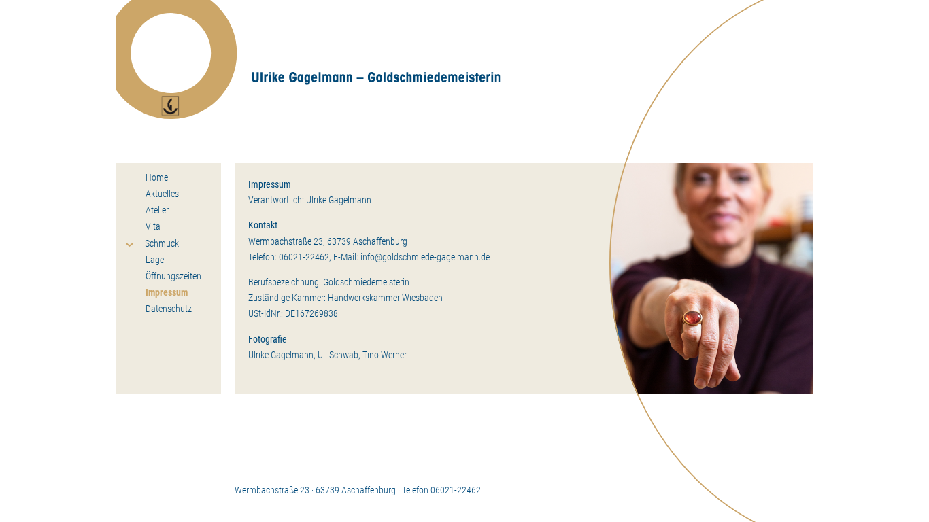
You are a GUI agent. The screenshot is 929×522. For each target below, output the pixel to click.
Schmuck (162, 243)
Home (157, 177)
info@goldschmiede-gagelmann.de (425, 257)
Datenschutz (169, 308)
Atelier (157, 210)
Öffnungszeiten (173, 276)
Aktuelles (162, 193)
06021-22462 (304, 257)
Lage (155, 259)
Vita (153, 226)
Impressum (167, 292)
